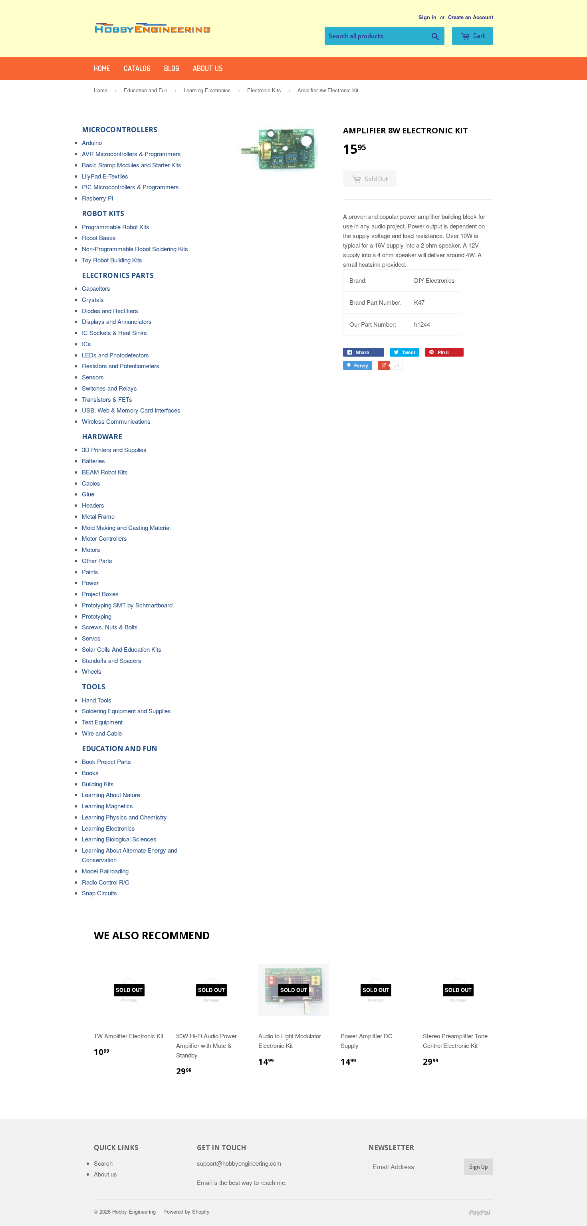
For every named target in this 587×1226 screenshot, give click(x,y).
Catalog (137, 68)
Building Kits (98, 784)
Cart (478, 35)
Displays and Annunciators (117, 321)
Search (103, 1163)
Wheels (91, 671)
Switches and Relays (109, 388)
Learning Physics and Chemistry (124, 817)
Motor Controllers (104, 538)
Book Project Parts (106, 761)
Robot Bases (99, 237)
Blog (171, 68)
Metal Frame (98, 516)
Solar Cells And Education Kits (121, 649)
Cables (91, 483)
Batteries (93, 460)
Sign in (427, 17)
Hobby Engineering (134, 1211)
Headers (93, 505)
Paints (90, 571)
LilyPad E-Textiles (105, 176)
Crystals (93, 299)
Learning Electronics (207, 90)
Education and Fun (145, 90)
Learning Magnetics (107, 805)
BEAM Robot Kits (105, 472)
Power (90, 582)
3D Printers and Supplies (114, 449)
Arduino (92, 142)
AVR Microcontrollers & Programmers (131, 153)
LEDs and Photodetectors (115, 355)
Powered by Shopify (186, 1211)
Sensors (93, 377)
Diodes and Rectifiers (110, 310)
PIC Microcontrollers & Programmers (130, 187)
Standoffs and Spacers (111, 660)
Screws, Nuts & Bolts (110, 627)
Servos (91, 638)
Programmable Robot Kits (115, 226)
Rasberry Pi (97, 198)
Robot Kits (103, 213)
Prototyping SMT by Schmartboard (127, 605)
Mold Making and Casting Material (126, 527)
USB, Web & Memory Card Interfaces (131, 410)
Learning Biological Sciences (119, 839)
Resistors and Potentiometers (120, 365)
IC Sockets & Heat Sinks (114, 332)
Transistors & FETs (107, 399)
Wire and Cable (102, 733)
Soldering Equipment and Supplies (126, 710)
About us (207, 68)
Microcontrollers (119, 129)
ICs (86, 343)
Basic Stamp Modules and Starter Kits (131, 165)
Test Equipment (102, 722)
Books (90, 772)
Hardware (102, 436)
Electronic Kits (264, 90)
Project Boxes (100, 593)
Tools (93, 686)
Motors (91, 549)
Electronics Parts (118, 275)
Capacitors (96, 288)
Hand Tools (96, 700)
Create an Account (470, 17)
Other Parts (97, 560)
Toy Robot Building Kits (112, 260)
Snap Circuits (99, 893)
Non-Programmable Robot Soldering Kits (135, 248)
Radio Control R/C (105, 882)
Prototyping (96, 616)
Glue (88, 494)
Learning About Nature (111, 794)
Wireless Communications (116, 421)
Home (102, 68)
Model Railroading (105, 871)
